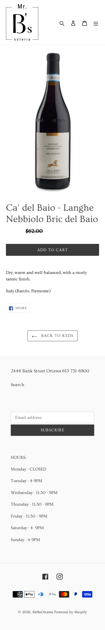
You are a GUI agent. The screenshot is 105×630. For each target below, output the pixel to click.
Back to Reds (57, 335)
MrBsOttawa (42, 612)
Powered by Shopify (70, 612)
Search (17, 384)
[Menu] (96, 22)
